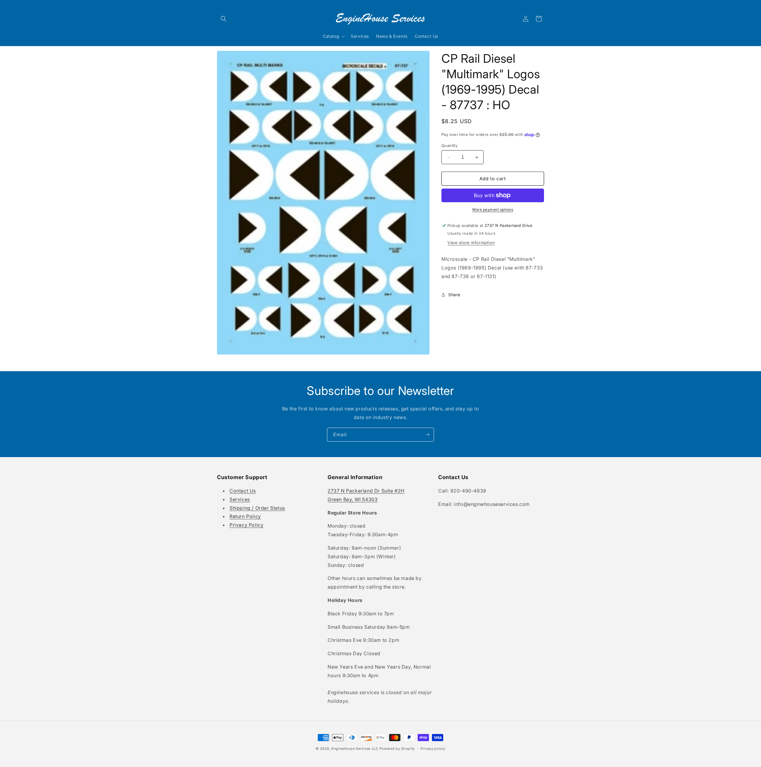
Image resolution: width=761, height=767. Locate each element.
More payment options (492, 209)
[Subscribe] (427, 435)
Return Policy (245, 516)
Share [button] (454, 294)
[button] (223, 18)
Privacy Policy (246, 525)
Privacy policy (433, 748)
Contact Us (242, 491)
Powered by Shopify (397, 748)
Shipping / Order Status (257, 508)
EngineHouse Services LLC (354, 748)
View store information (471, 242)
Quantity (449, 145)
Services (239, 499)
